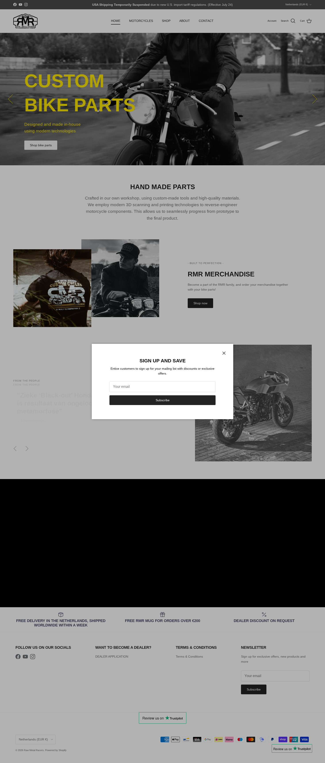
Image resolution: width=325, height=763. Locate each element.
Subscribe (163, 400)
